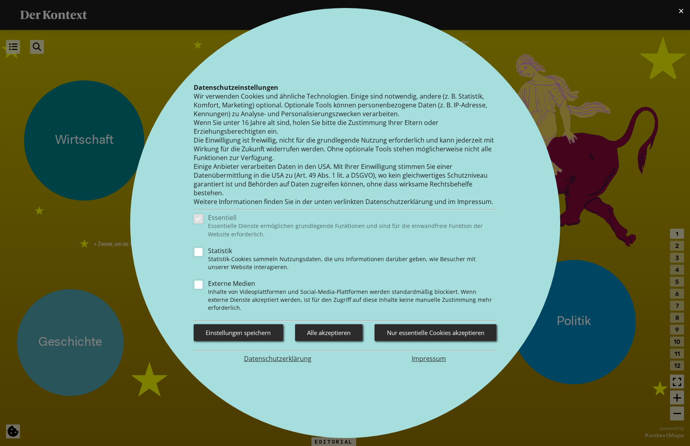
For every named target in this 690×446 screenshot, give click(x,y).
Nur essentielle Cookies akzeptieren (435, 333)
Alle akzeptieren (329, 333)
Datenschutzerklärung (277, 358)
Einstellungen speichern (238, 333)
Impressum (429, 358)
